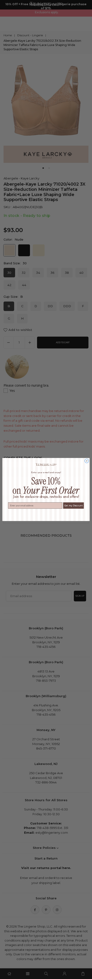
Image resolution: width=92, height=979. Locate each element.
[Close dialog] (87, 461)
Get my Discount (73, 505)
